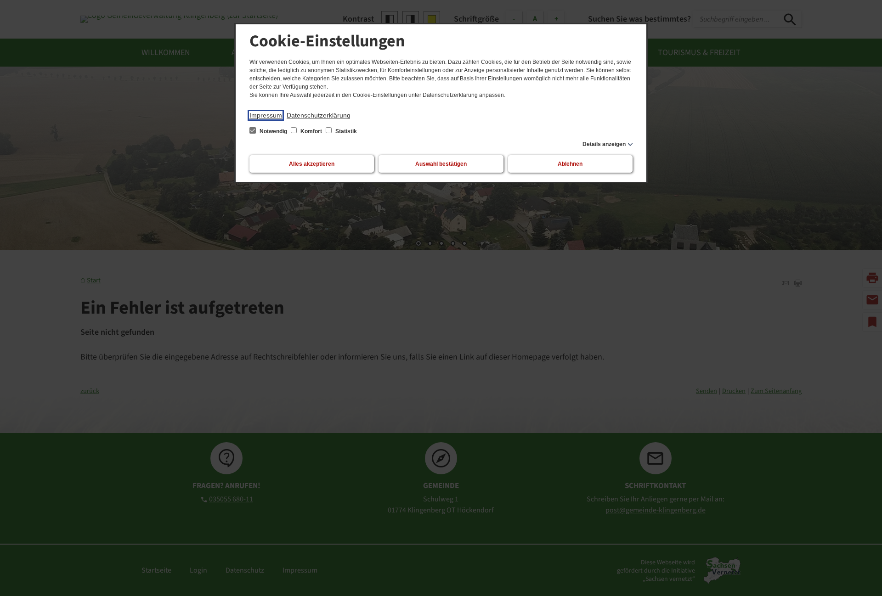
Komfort (311, 131)
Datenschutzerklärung (319, 115)
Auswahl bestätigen (441, 164)
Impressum (265, 115)
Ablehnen (570, 164)
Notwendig (273, 131)
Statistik (345, 131)
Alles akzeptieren (311, 164)
